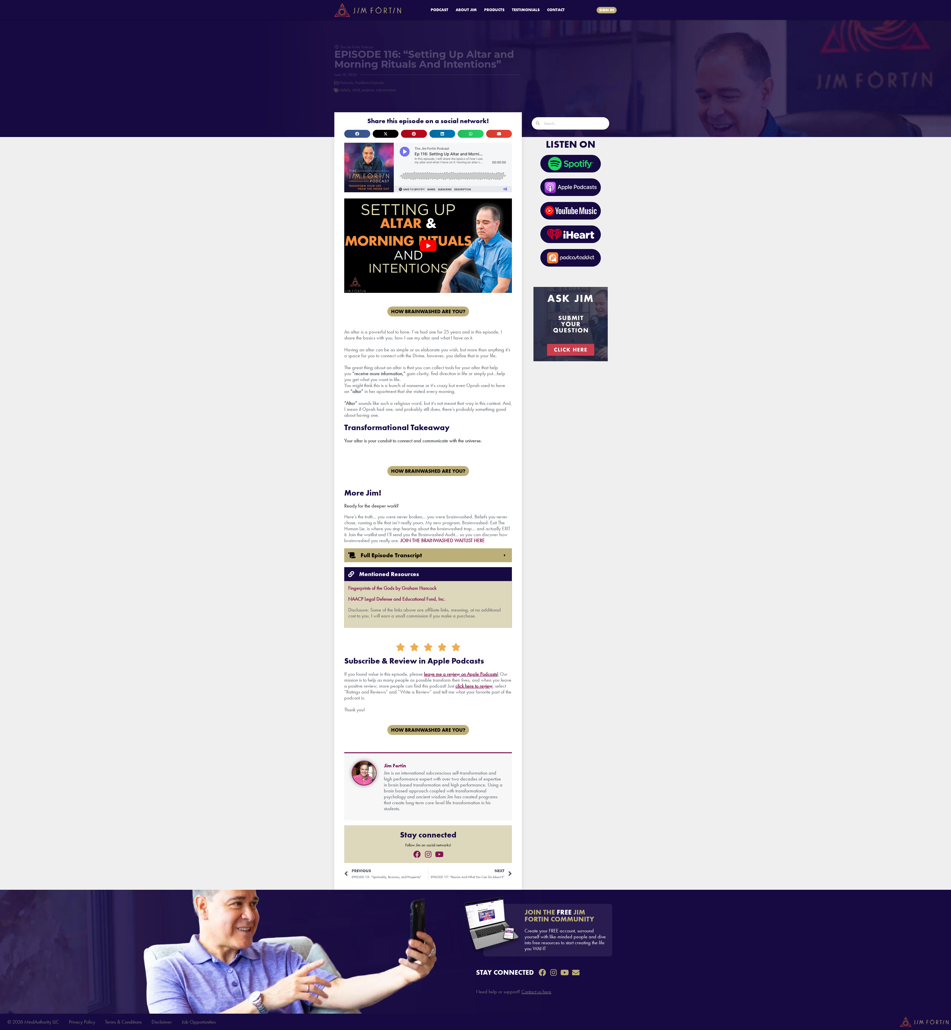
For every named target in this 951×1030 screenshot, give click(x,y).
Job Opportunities (199, 1022)
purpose (368, 89)
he (467, 686)
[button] (357, 134)
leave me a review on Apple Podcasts (460, 674)
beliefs (345, 89)
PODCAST (439, 9)
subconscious (386, 89)
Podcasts (346, 82)
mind (356, 89)
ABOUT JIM (466, 9)
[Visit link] (547, 930)
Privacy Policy (82, 1022)
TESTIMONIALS (526, 9)
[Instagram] (428, 854)
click (459, 686)
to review (483, 686)
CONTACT (556, 9)
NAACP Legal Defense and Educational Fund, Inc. (396, 599)
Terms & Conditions (123, 1022)
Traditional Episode (369, 82)
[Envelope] (576, 972)
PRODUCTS (494, 9)
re (472, 686)
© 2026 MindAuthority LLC (33, 1022)
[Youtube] (439, 854)
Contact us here (536, 991)
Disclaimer (162, 1022)
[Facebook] (417, 854)
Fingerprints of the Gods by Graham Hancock (392, 588)
